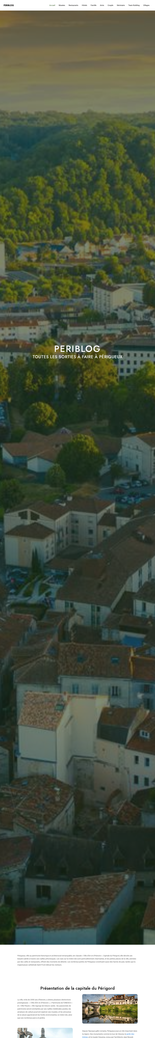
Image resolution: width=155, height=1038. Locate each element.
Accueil (52, 5)
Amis (102, 5)
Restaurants (73, 5)
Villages (146, 5)
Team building (134, 5)
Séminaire (121, 5)
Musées (62, 5)
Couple (110, 5)
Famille (93, 5)
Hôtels (84, 5)
